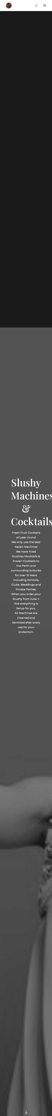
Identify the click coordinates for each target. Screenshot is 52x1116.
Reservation (26, 650)
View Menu (25, 644)
